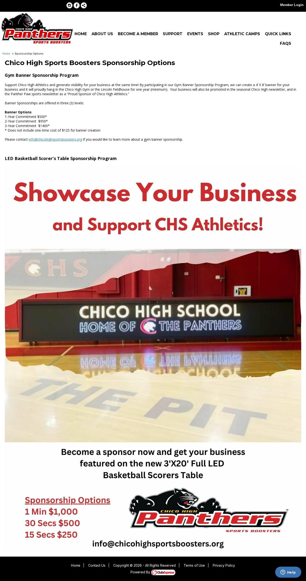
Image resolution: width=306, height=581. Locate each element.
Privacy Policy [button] (224, 565)
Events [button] (195, 34)
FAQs (285, 43)
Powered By (141, 572)
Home (81, 34)
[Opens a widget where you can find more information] (288, 573)
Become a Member (138, 34)
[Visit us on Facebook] (77, 5)
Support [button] (172, 34)
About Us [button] (102, 34)
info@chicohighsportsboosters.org (55, 139)
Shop (213, 34)
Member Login (292, 5)
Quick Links (278, 34)
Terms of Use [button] (194, 565)
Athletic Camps (242, 34)
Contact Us (96, 565)
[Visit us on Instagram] (69, 5)
